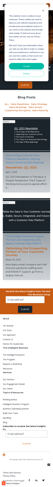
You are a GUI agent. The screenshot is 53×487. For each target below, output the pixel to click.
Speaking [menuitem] (7, 417)
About (6, 318)
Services (7, 372)
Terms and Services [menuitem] (12, 472)
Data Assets (36, 107)
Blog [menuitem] (5, 422)
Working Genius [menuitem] (10, 399)
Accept (26, 66)
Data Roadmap (18, 107)
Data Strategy (39, 104)
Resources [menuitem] (7, 368)
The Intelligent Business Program (25, 236)
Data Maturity (40, 110)
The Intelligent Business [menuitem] (14, 354)
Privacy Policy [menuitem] (9, 475)
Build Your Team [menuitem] (10, 413)
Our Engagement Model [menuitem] (14, 384)
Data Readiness (20, 104)
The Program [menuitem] (9, 359)
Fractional (20, 162)
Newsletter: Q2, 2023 (21, 167)
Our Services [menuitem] (8, 379)
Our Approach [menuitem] (9, 335)
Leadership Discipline (18, 110)
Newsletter (23, 159)
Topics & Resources (13, 392)
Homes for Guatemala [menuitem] (13, 344)
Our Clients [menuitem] (8, 388)
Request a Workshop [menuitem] (12, 364)
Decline (26, 73)
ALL (7, 104)
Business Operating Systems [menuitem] (16, 408)
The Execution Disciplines (20, 240)
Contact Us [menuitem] (8, 339)
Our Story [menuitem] (7, 330)
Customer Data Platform (28, 243)
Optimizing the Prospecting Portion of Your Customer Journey (26, 252)
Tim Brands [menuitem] (8, 325)
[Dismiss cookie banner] (43, 10)
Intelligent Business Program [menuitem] (16, 404)
